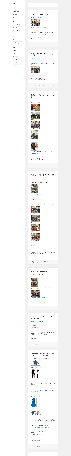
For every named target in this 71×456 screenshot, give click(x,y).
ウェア (38, 343)
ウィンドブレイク (47, 343)
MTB (31, 86)
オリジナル (48, 446)
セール (13, 33)
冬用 (38, 44)
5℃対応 (44, 343)
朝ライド (14, 65)
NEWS (14, 3)
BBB (44, 165)
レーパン (34, 344)
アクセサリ (45, 85)
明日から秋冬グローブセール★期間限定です (42, 54)
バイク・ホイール (15, 40)
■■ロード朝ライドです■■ (16, 14)
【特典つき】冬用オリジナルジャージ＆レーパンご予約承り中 (42, 354)
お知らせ (14, 23)
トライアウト (14, 39)
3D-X (46, 446)
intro (53, 85)
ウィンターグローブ (50, 165)
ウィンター (45, 307)
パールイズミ (35, 44)
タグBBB (36, 86)
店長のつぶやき (15, 56)
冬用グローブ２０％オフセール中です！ (42, 96)
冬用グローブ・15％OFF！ (40, 271)
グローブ (33, 86)
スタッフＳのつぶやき (16, 30)
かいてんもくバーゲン (16, 24)
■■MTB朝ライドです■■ (16, 11)
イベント (14, 27)
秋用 (47, 86)
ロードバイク (43, 86)
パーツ (13, 42)
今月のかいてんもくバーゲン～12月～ (43, 176)
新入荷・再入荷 (15, 57)
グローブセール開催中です (39, 14)
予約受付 (14, 47)
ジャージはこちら (34, 386)
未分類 (13, 66)
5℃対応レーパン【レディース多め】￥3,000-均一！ (43, 317)
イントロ (46, 165)
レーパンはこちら (34, 388)
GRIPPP (52, 85)
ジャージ (32, 366)
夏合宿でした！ (15, 17)
